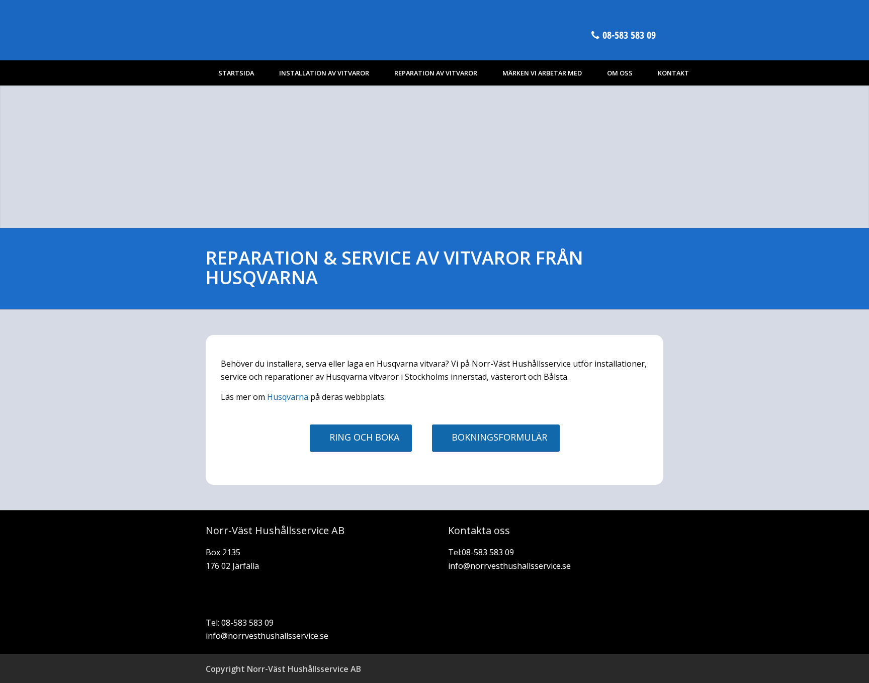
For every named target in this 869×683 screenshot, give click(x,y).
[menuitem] (236, 73)
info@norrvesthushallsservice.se (267, 635)
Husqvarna (287, 396)
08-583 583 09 (629, 35)
